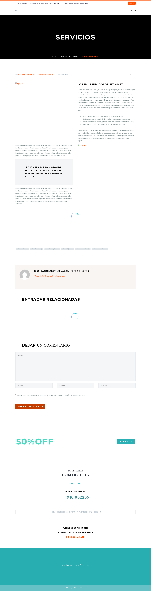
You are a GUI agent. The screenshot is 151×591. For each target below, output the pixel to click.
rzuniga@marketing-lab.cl (27, 74)
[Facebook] (17, 255)
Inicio (133, 10)
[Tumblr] (26, 255)
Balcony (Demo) (22, 249)
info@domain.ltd (75, 537)
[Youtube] (82, 570)
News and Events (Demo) (47, 74)
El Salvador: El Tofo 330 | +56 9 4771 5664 (77, 3)
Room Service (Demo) (100, 249)
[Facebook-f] (68, 570)
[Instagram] (78, 570)
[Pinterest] (23, 255)
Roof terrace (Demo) (83, 249)
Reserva (131, 3)
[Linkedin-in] (73, 570)
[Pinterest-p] (87, 570)
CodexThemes (81, 588)
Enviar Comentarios (30, 406)
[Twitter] (20, 255)
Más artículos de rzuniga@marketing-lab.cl (50, 276)
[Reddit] (31, 255)
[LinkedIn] (28, 255)
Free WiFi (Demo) (67, 249)
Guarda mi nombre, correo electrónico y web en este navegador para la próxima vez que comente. (51, 395)
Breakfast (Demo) (37, 249)
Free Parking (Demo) (52, 249)
